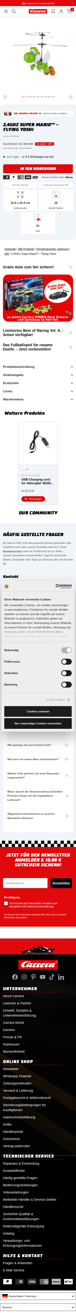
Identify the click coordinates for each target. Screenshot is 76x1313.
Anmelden (61, 883)
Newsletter (11, 1069)
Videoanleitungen (16, 1192)
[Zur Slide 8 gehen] (49, 96)
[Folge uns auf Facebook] (15, 977)
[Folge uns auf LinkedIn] (61, 977)
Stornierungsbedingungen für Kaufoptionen (24, 1107)
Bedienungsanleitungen (20, 1185)
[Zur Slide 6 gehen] (41, 96)
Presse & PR (12, 1037)
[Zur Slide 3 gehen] (30, 96)
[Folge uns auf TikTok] (52, 977)
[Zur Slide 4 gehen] (34, 96)
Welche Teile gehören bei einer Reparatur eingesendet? (33, 775)
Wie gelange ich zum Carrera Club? (29, 744)
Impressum (11, 1044)
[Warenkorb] (69, 11)
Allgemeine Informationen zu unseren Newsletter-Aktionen (31, 815)
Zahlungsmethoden (17, 1083)
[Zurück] (5, 96)
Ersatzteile (11, 383)
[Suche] (13, 11)
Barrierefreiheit (14, 1051)
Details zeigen (55, 699)
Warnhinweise (13, 399)
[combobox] (38, 1296)
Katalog (8, 1233)
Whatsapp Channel (17, 1076)
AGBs (7, 1124)
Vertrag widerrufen (16, 1146)
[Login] (61, 11)
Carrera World (13, 1022)
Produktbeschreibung (18, 366)
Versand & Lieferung (18, 1090)
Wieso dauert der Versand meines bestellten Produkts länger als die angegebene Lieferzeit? (35, 795)
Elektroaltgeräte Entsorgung (23, 1226)
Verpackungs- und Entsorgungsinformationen (22, 1243)
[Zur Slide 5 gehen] (38, 96)
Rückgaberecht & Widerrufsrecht (27, 1097)
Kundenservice (12, 551)
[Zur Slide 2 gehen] (26, 96)
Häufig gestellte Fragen (20, 1178)
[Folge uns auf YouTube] (43, 977)
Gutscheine (11, 1139)
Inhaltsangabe (13, 375)
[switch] (66, 662)
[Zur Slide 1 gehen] (22, 96)
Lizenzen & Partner (17, 1003)
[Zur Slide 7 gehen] (45, 96)
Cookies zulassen (38, 711)
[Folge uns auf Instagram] (24, 977)
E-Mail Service (13, 1270)
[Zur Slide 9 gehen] (53, 96)
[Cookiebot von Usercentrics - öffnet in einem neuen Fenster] (55, 586)
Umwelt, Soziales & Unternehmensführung (19, 1012)
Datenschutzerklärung (19, 1117)
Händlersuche (13, 1206)
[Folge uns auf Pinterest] (33, 977)
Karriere (9, 1030)
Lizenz (8, 391)
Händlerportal (13, 1131)
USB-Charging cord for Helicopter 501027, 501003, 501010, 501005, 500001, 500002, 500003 (37, 481)
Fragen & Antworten (17, 1263)
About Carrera (13, 996)
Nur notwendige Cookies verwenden (38, 723)
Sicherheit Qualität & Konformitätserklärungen (21, 1216)
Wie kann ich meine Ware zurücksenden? (33, 759)
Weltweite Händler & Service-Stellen (29, 1199)
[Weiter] (71, 96)
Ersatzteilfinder (14, 1170)
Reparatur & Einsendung (21, 1163)
